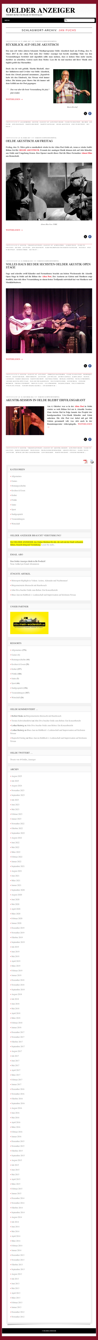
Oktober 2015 (17, 1150)
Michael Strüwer (66, 379)
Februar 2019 (16, 970)
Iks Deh (85, 122)
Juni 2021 (15, 875)
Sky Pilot (33, 250)
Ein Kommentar (49, 386)
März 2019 (15, 965)
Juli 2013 (15, 1278)
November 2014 (17, 1202)
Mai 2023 (15, 809)
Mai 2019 (15, 956)
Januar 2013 (16, 1307)
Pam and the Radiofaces (39, 381)
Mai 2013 (15, 1288)
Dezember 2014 (17, 1198)
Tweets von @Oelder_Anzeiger (23, 759)
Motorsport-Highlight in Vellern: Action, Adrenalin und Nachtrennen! (39, 580)
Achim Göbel (59, 245)
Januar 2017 (16, 1084)
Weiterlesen (14, 99)
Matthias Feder (51, 379)
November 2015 (17, 1146)
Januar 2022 (16, 861)
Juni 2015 (15, 1169)
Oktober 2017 (17, 1041)
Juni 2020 (15, 899)
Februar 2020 (16, 918)
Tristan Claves (37, 383)
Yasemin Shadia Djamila (31, 386)
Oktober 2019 (17, 937)
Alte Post (42, 374)
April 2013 (15, 1293)
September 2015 (18, 1155)
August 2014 (16, 1217)
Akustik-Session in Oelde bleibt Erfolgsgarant (45, 400)
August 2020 (16, 894)
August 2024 (16, 785)
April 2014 (15, 1236)
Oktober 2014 (17, 1207)
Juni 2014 (15, 1226)
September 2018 (18, 989)
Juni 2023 (15, 804)
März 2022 (15, 852)
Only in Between (78, 124)
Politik (14, 500)
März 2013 (15, 1297)
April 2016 (15, 1122)
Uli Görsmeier (50, 383)
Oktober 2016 (17, 1098)
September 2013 (18, 1269)
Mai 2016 (15, 1117)
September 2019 (18, 942)
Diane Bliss (35, 450)
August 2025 (16, 776)
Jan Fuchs (26, 247)
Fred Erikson (31, 377)
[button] (85, 113)
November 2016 (17, 1093)
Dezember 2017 (17, 1032)
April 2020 (15, 908)
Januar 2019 (16, 975)
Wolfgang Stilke (13, 386)
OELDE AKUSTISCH (29, 150)
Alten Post (46, 276)
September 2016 (18, 1103)
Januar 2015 (16, 1193)
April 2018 (15, 1013)
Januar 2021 (16, 885)
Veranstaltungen (35, 245)
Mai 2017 (15, 1065)
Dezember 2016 (17, 1089)
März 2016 (15, 1127)
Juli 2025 (15, 780)
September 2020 (18, 890)
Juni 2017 (15, 1060)
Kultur (35, 122)
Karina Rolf (77, 377)
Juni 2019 (15, 951)
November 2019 (17, 932)
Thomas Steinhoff (22, 383)
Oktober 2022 (17, 828)
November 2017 (17, 1037)
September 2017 (18, 1046)
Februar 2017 (16, 1079)
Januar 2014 (16, 1250)
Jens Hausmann (18, 124)
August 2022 (16, 837)
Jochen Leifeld (64, 377)
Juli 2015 (15, 1165)
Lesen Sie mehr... (48, 544)
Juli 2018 (15, 999)
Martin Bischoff (32, 124)
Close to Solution (72, 122)
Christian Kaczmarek (56, 374)
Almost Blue (86, 152)
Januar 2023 (16, 818)
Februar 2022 (16, 856)
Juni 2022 (15, 842)
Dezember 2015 (17, 1141)
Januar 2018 (16, 1027)
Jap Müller (51, 377)
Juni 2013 (15, 1283)
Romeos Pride (22, 250)
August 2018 (16, 994)
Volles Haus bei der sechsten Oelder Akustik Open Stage (48, 265)
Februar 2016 (16, 1131)
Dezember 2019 (17, 927)
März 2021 (15, 880)
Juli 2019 (15, 946)
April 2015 (15, 1179)
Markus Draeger (22, 379)
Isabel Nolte (83, 450)
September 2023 (18, 795)
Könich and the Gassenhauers (28, 452)
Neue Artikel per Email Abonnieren (24, 563)
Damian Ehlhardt (22, 450)
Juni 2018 (15, 1003)
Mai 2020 (15, 904)
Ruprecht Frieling (18, 738)
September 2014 (18, 1212)
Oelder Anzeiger (40, 10)
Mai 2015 (15, 1174)
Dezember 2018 (17, 980)
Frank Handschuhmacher (51, 450)
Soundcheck (72, 381)
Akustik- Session (60, 448)
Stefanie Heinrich (77, 452)
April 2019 (15, 961)
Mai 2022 (15, 847)
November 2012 (17, 1316)
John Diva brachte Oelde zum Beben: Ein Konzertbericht (34, 590)
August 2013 (16, 1274)
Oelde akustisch (63, 124)
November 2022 (17, 823)
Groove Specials (69, 450)
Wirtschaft (15, 523)
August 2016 (16, 1108)
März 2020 (15, 913)
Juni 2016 (15, 1112)
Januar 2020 (16, 923)
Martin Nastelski (47, 124)
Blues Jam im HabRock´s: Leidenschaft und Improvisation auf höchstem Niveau (43, 594)
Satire (13, 504)
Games (14, 481)
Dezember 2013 (17, 1255)
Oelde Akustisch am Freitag (29, 141)
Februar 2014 (16, 1245)
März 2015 (15, 1183)
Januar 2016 (16, 1136)
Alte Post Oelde (56, 122)
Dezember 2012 (17, 1312)
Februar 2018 (16, 1022)
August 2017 (16, 1051)
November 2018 (17, 984)
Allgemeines (25, 122)
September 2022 (18, 833)
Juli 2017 (15, 1055)
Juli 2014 (15, 1221)
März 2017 (15, 1074)
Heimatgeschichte (18, 485)
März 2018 (15, 1018)
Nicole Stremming (82, 379)
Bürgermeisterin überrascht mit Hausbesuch (29, 585)
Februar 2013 (16, 1302)
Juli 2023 (15, 799)
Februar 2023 (16, 814)
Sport (13, 509)
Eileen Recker (18, 377)
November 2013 (17, 1259)
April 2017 (15, 1070)
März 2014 (15, 1240)
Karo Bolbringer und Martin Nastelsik (61, 247)
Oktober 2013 (17, 1264)
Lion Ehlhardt (47, 452)
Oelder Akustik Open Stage (17, 381)
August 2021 (16, 871)
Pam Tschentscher (58, 381)
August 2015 (16, 1160)
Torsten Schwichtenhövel (46, 41)
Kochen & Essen (18, 490)
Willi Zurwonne (78, 383)
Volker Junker (64, 383)
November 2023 (17, 790)
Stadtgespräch (17, 514)
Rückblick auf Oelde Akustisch (32, 44)
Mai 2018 (15, 1008)
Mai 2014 (15, 1231)
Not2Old (82, 247)
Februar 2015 (16, 1188)
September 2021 (18, 866)
